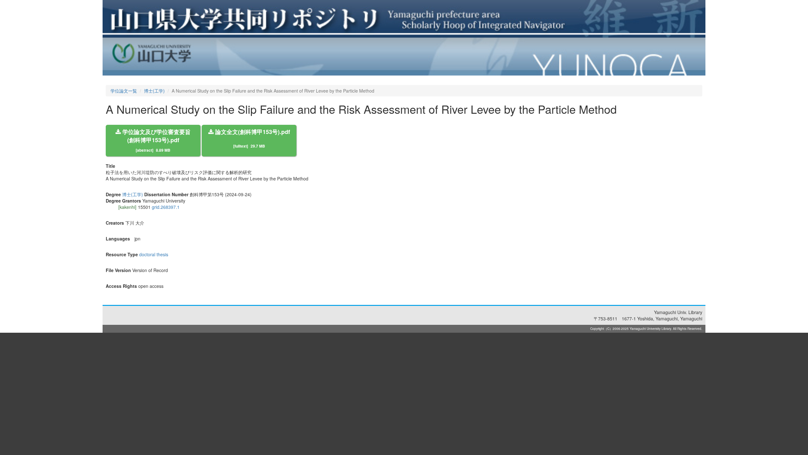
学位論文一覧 (123, 91)
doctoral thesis (153, 254)
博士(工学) (154, 91)
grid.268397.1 (166, 207)
